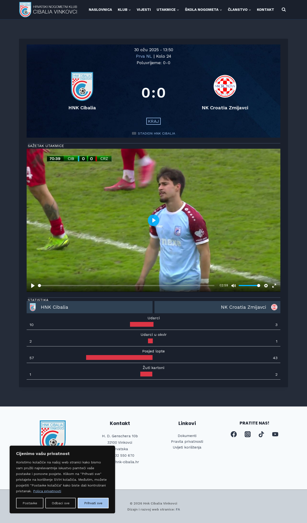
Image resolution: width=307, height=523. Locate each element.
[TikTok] (261, 434)
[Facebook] (234, 434)
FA (178, 509)
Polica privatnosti (47, 491)
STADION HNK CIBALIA (156, 133)
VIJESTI (144, 9)
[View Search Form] (283, 9)
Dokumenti (187, 436)
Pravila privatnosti (187, 441)
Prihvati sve (93, 503)
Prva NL (145, 56)
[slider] (126, 285)
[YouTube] (275, 434)
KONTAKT (265, 9)
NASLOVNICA (100, 9)
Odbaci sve (61, 503)
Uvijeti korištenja (187, 447)
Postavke (30, 503)
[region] (62, 479)
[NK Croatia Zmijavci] (224, 92)
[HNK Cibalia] (82, 92)
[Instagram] (248, 434)
